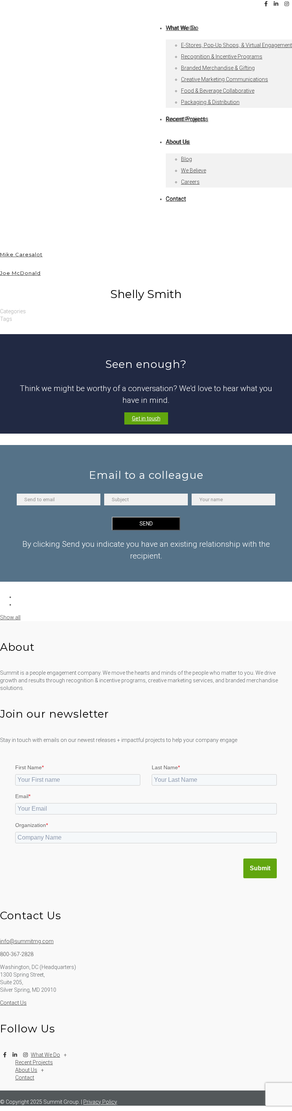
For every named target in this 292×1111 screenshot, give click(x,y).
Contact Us (13, 1003)
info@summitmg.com (27, 941)
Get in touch (146, 418)
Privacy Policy (100, 1102)
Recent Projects (34, 1062)
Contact (24, 1078)
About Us (26, 1070)
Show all (10, 617)
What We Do (45, 1055)
